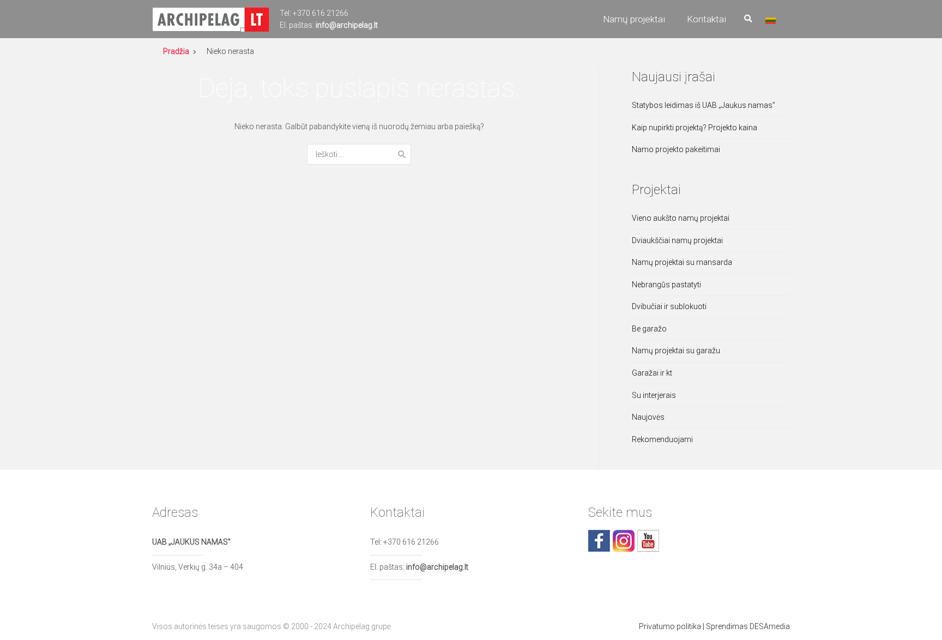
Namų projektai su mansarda (682, 262)
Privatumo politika (670, 626)
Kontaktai (706, 19)
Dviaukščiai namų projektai (677, 240)
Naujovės (648, 417)
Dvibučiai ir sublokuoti (669, 306)
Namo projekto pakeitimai (676, 149)
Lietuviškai (770, 20)
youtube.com (648, 541)
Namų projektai (634, 19)
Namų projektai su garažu (676, 350)
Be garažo (649, 328)
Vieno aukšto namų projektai (680, 218)
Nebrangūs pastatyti (666, 284)
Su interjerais (654, 395)
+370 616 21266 (320, 13)
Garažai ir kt (652, 373)
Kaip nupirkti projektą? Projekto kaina (694, 127)
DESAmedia (770, 626)
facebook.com (599, 541)
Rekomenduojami (662, 439)
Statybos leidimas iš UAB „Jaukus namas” (703, 105)
